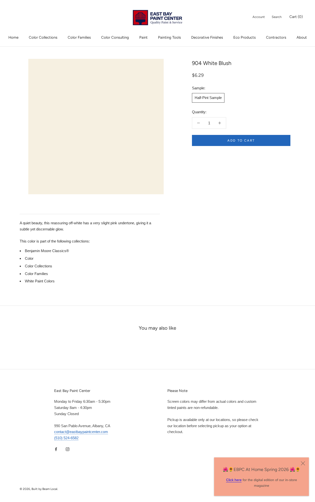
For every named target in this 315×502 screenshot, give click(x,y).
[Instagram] (67, 449)
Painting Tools (169, 37)
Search (277, 17)
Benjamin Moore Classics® (47, 251)
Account (258, 17)
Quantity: (199, 112)
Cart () (296, 17)
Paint (143, 37)
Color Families (79, 37)
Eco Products (244, 37)
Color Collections (43, 37)
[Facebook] (56, 449)
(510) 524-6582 (66, 438)
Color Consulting (115, 37)
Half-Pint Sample (208, 98)
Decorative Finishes (207, 37)
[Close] (303, 463)
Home (13, 37)
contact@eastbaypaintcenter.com (81, 432)
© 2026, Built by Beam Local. (39, 489)
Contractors (276, 37)
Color (29, 258)
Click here (234, 480)
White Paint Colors (40, 281)
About (302, 37)
